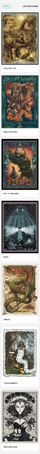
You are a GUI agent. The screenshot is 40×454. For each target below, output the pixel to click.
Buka (6, 257)
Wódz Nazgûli (11, 132)
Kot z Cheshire (11, 194)
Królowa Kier (10, 447)
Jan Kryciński (30, 6)
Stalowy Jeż (10, 68)
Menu (8, 6)
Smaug (7, 320)
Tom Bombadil (11, 383)
